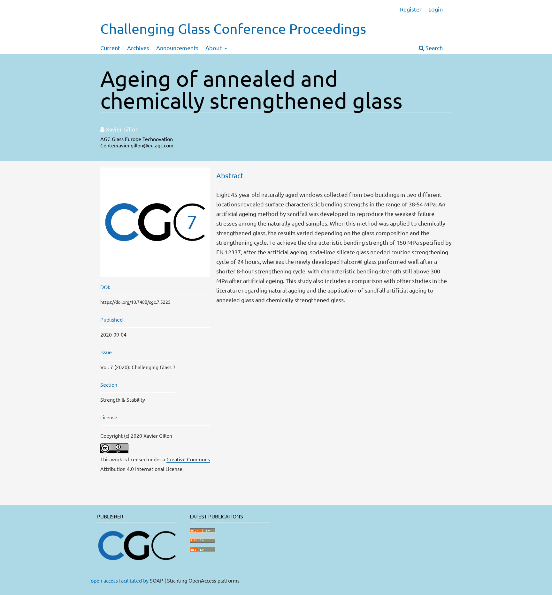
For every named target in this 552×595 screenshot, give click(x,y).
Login (435, 9)
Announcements (177, 47)
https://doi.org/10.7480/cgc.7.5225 (135, 302)
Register (411, 9)
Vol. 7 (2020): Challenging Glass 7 (138, 367)
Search (433, 47)
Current (110, 47)
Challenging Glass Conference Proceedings (233, 28)
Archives (138, 47)
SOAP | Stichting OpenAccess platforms (195, 580)
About (214, 47)
